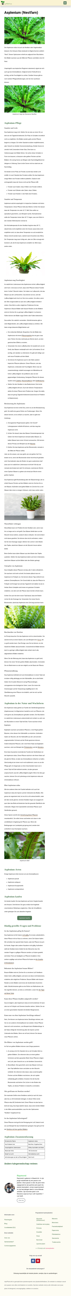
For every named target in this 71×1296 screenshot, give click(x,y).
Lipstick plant (40, 1244)
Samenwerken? (9, 1242)
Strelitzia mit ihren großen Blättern (17, 1129)
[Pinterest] (38, 1261)
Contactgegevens (10, 1246)
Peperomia (55, 1230)
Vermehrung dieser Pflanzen (29, 815)
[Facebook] (33, 1261)
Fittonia (38, 1228)
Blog (5, 1223)
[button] (65, 3)
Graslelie (39, 1232)
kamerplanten (50, 1248)
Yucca (39, 639)
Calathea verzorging (42, 1224)
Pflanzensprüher (27, 335)
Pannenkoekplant (57, 1226)
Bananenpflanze (27, 381)
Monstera (40, 747)
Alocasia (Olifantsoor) (40, 1219)
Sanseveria (55, 1238)
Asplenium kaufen (24, 918)
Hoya (38, 1236)
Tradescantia (56, 1242)
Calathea (18, 381)
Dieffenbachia (40, 381)
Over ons (7, 1238)
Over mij (21, 1200)
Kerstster (39, 1240)
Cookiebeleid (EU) (9, 1227)
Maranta (32, 443)
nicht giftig (25, 935)
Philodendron (28, 747)
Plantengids (8, 1220)
